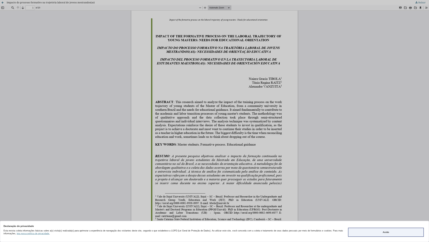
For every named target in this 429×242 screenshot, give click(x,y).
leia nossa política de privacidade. (33, 233)
